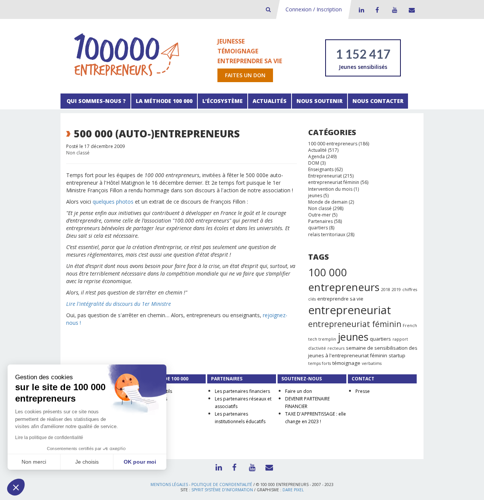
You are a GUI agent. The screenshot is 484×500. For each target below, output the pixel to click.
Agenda (316, 156)
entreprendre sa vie (340, 298)
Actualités (270, 100)
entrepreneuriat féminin (333, 182)
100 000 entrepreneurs (332, 143)
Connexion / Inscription (313, 9)
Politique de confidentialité (221, 484)
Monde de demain (327, 202)
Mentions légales (169, 484)
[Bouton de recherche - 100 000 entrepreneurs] (268, 9)
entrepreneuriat (349, 310)
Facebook (377, 9)
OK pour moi (140, 462)
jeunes (315, 195)
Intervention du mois (330, 189)
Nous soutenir (319, 100)
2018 (385, 289)
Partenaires (320, 221)
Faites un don (245, 75)
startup (397, 355)
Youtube (393, 9)
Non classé (78, 153)
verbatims (372, 363)
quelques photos (113, 201)
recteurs (335, 348)
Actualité (317, 150)
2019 (396, 289)
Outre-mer (319, 215)
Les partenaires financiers (242, 391)
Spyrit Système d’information (222, 489)
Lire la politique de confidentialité (49, 437)
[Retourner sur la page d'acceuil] (126, 54)
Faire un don (298, 391)
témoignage (346, 363)
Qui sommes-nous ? (95, 100)
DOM (313, 163)
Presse (362, 391)
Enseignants (321, 169)
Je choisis (87, 462)
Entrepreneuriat (325, 176)
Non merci (34, 462)
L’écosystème (222, 100)
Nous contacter (377, 100)
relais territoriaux (326, 234)
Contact (410, 9)
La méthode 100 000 (164, 100)
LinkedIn (360, 9)
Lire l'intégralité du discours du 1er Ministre (118, 303)
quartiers (318, 227)
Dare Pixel (293, 489)
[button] (16, 487)
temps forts (319, 363)
